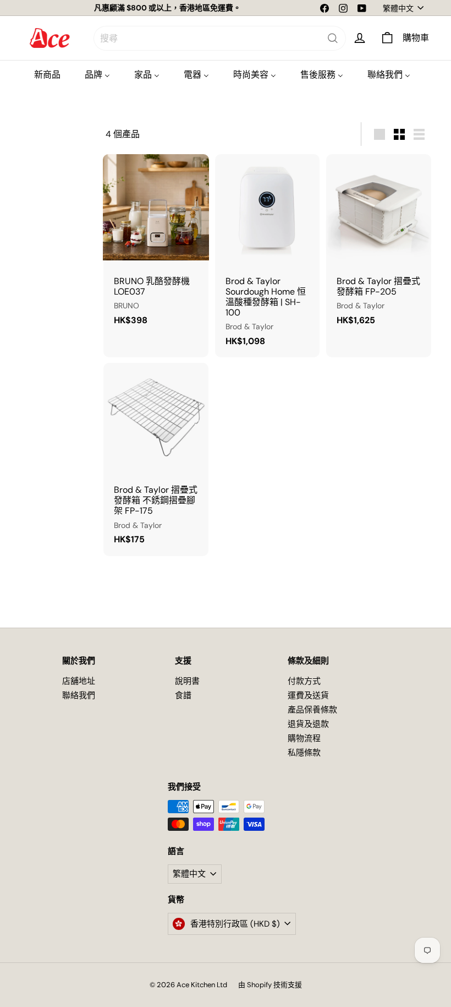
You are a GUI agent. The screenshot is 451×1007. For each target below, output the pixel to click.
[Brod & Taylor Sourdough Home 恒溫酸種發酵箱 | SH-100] (268, 255)
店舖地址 (78, 681)
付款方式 (304, 681)
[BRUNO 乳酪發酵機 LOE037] (156, 245)
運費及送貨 (308, 695)
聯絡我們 (78, 695)
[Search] (333, 38)
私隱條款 (304, 752)
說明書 (187, 681)
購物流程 (304, 738)
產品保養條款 (312, 709)
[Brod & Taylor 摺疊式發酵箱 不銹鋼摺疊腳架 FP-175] (156, 459)
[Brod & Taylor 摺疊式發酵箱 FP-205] (379, 245)
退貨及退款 (308, 724)
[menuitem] (47, 74)
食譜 (183, 695)
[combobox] (220, 38)
